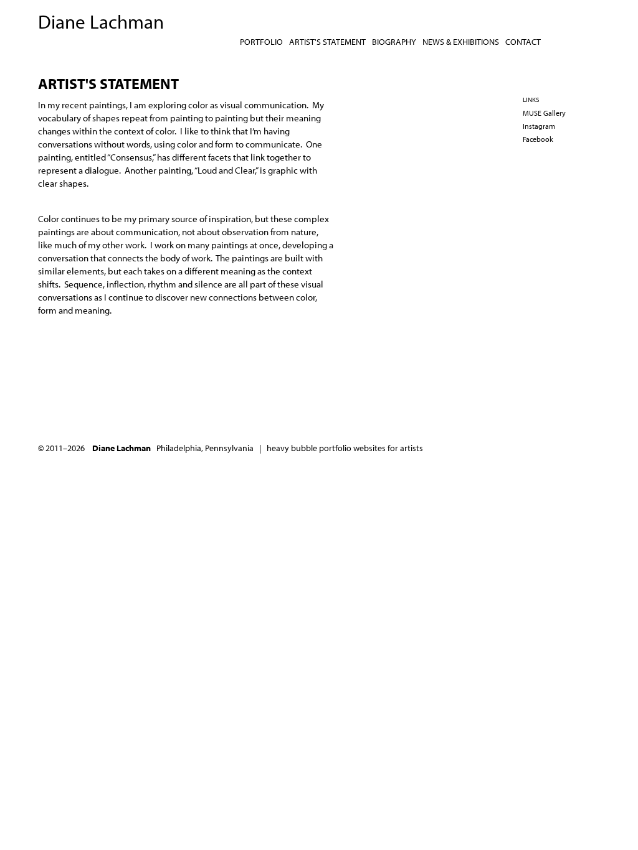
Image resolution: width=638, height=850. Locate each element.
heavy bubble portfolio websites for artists (345, 448)
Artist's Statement (327, 41)
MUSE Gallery (544, 113)
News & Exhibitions (460, 41)
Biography (394, 41)
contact (523, 41)
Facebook (538, 139)
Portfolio (261, 41)
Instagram (539, 126)
